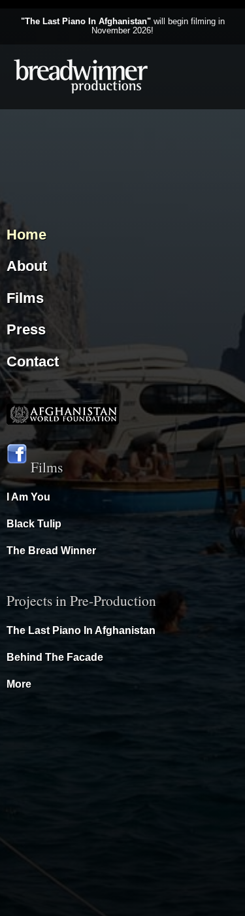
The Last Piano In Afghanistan (81, 630)
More (19, 684)
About (27, 266)
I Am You (28, 496)
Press (26, 329)
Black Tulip (34, 523)
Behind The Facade (55, 657)
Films (25, 298)
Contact (33, 361)
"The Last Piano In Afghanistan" (86, 21)
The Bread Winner (51, 550)
